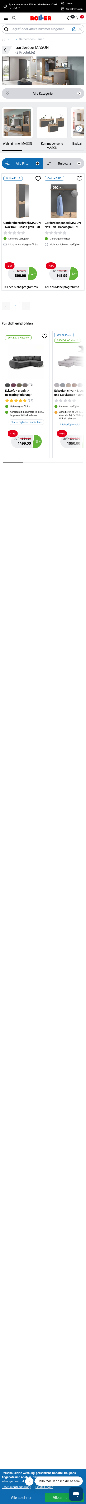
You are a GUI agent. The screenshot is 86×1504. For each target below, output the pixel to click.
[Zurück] (7, 50)
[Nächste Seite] (26, 306)
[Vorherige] (6, 128)
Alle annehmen (65, 1497)
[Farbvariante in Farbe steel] (62, 385)
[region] (43, 129)
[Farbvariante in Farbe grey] (80, 385)
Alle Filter (23, 163)
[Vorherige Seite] (6, 306)
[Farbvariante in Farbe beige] (68, 385)
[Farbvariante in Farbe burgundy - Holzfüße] (13, 385)
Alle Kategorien (43, 93)
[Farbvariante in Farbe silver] (56, 385)
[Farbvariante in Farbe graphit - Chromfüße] (7, 385)
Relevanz (64, 163)
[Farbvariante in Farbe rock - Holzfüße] (25, 385)
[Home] (41, 18)
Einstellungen (44, 1487)
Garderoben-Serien (31, 39)
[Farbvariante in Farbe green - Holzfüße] (19, 385)
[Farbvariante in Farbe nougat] (74, 385)
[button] (13, 18)
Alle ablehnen (21, 1497)
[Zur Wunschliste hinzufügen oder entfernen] (38, 178)
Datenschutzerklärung (16, 1487)
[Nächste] (79, 128)
